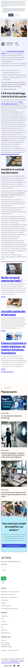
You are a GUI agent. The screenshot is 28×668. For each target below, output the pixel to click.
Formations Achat (5, 606)
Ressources (4, 624)
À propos (3, 621)
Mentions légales (14, 661)
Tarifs (2, 619)
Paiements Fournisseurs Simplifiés (10, 591)
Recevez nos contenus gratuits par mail (11, 561)
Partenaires (4, 630)
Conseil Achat (4, 600)
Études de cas (5, 616)
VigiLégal (3, 603)
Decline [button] (17, 15)
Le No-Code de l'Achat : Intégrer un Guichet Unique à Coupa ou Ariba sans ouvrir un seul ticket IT (13, 494)
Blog (2, 627)
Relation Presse (5, 633)
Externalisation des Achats (8, 594)
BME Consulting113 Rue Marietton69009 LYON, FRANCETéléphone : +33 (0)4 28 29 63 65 (10, 646)
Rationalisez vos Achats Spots (9, 597)
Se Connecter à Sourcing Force (9, 608)
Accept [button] (11, 15)
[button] (14, 545)
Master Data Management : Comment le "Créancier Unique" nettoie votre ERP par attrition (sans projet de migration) (12, 455)
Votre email (4, 564)
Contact (3, 640)
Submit (3, 570)
